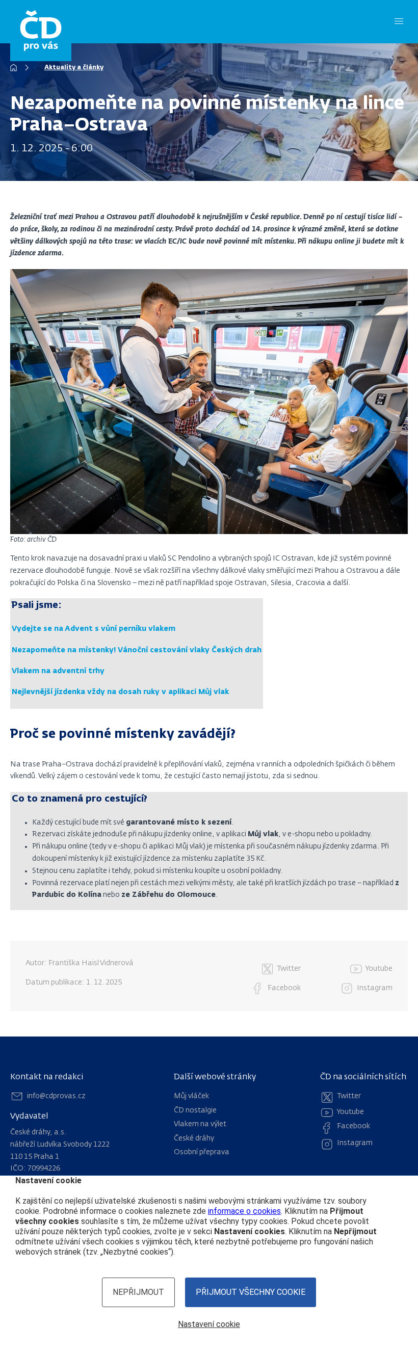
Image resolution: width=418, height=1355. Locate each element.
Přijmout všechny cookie (250, 1292)
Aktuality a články (73, 68)
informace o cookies (244, 1211)
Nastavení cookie (209, 1324)
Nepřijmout (138, 1292)
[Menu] (399, 21)
